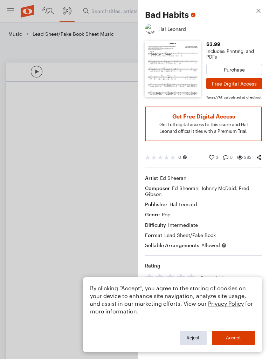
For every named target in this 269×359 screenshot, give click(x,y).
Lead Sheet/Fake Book (190, 235)
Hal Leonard (183, 204)
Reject (193, 337)
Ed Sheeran (173, 178)
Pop (166, 214)
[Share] (259, 157)
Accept (233, 337)
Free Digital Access (234, 84)
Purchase (234, 70)
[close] (258, 11)
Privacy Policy (226, 303)
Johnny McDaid (218, 188)
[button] (184, 157)
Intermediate (183, 225)
